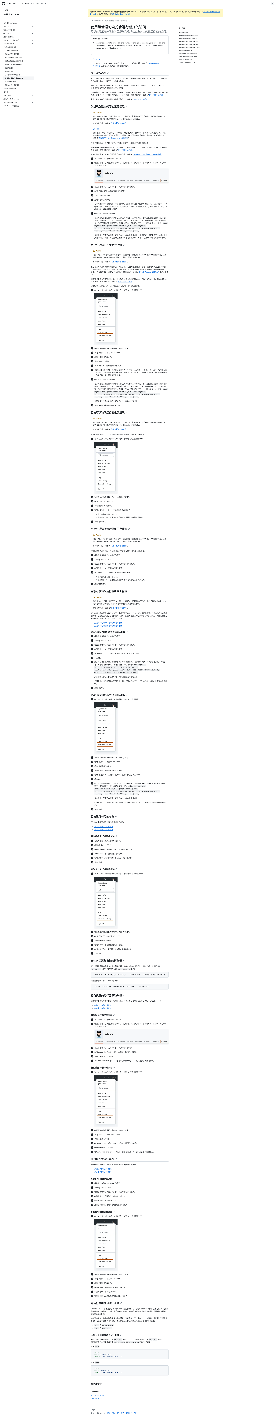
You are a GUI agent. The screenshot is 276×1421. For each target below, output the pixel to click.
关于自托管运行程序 (118, 123)
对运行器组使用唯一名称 (105, 1303)
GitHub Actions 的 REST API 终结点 (147, 154)
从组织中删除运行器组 (103, 1169)
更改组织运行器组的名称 (103, 826)
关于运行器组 (98, 73)
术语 (108, 1413)
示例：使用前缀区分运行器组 (105, 1335)
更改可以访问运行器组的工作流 (109, 591)
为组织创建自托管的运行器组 (108, 106)
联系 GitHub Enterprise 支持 (121, 14)
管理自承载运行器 (122, 21)
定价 (122, 1413)
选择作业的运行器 (140, 99)
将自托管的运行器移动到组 (106, 995)
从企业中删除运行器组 (103, 1172)
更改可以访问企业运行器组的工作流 (108, 626)
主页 (6, 10)
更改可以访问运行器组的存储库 (109, 528)
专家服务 (129, 1413)
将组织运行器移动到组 (103, 1005)
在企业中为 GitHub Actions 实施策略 (113, 138)
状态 (117, 1413)
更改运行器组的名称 (102, 816)
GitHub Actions (11, 14)
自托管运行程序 (109, 21)
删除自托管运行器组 (102, 1159)
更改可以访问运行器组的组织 (108, 412)
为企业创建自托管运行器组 (106, 244)
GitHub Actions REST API (149, 272)
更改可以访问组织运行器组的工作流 (108, 623)
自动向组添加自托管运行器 (106, 960)
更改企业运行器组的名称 (103, 829)
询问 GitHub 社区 (99, 1395)
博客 (135, 1413)
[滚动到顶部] (271, 1416)
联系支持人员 (97, 1399)
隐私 (113, 1413)
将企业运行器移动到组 (103, 1008)
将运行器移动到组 (156, 95)
